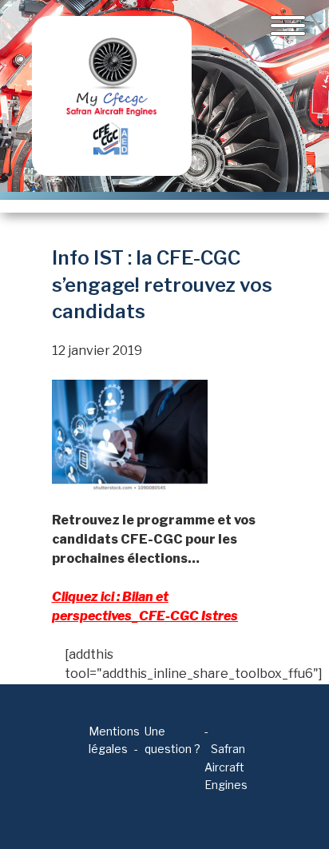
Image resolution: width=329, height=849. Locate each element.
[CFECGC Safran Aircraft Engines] (112, 96)
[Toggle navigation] (288, 25)
